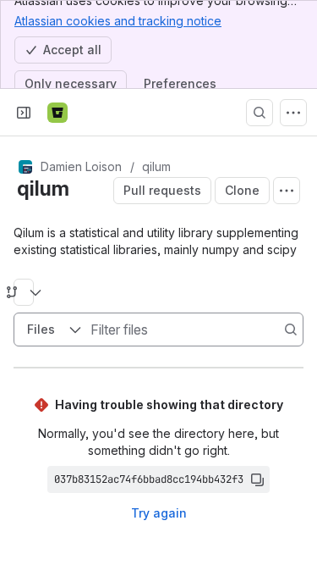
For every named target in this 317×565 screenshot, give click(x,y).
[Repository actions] (286, 190)
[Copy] (257, 479)
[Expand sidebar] (23, 112)
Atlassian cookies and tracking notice (117, 21)
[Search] (259, 112)
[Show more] (293, 112)
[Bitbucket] (57, 112)
